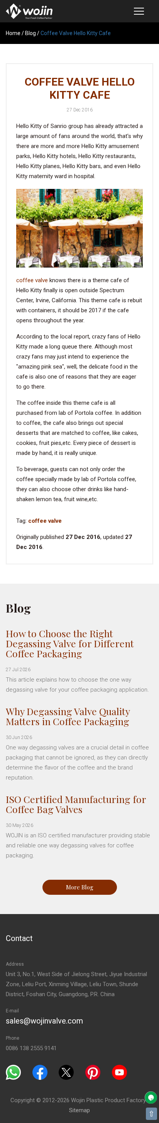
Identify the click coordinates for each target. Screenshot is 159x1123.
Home (13, 33)
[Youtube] (119, 1072)
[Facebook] (39, 1072)
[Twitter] (66, 1072)
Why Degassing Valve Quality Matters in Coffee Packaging (68, 716)
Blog (30, 33)
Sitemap (79, 1110)
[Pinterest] (92, 1072)
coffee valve (32, 280)
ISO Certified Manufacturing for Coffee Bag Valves (76, 804)
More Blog (79, 887)
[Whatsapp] (13, 1072)
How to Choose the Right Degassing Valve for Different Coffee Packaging (70, 643)
